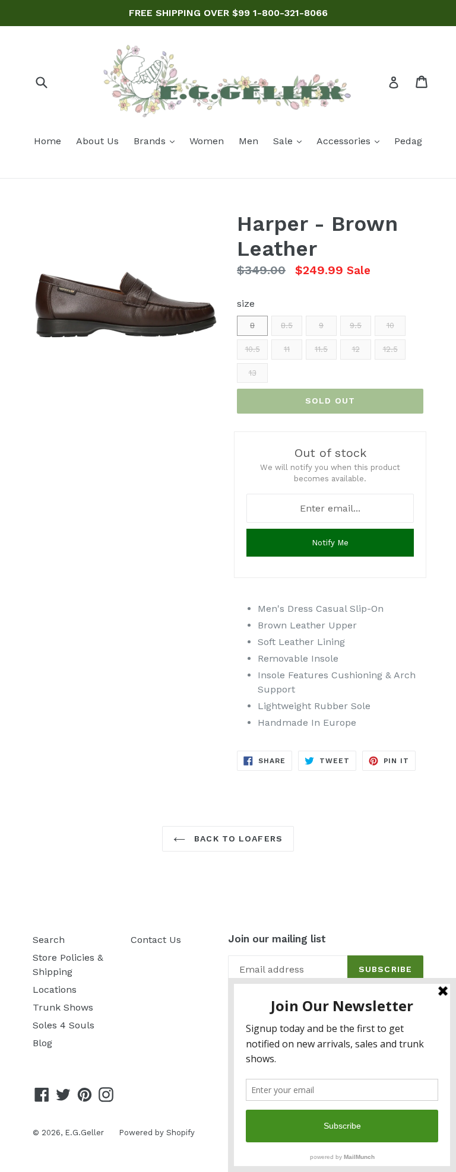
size (246, 303)
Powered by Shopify (157, 1132)
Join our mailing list (277, 939)
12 (356, 349)
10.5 (252, 349)
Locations (55, 989)
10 (390, 325)
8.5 (287, 325)
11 (287, 349)
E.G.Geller (84, 1132)
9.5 (356, 325)
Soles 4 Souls (63, 1025)
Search (49, 939)
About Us (97, 141)
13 (252, 373)
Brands (157, 141)
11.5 (321, 349)
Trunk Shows (63, 1007)
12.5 (390, 349)
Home (47, 141)
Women (206, 141)
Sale (290, 141)
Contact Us (156, 939)
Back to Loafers (237, 838)
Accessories (350, 141)
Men (248, 141)
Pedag (408, 141)
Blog (42, 1043)
